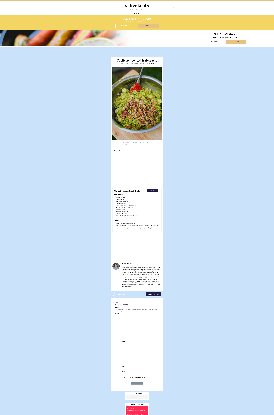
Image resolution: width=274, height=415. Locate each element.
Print (152, 190)
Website (123, 371)
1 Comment (150, 64)
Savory (139, 142)
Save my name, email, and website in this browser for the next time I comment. (134, 378)
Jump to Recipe (118, 150)
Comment (123, 341)
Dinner (124, 142)
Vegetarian (125, 144)
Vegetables (146, 142)
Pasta (134, 142)
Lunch (129, 142)
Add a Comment (153, 294)
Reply (116, 313)
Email (122, 366)
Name (122, 360)
